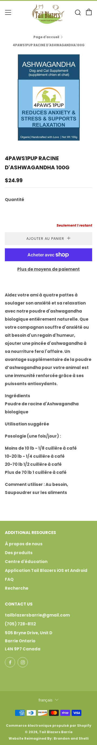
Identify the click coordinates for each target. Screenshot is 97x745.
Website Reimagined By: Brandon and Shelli (49, 738)
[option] (48, 97)
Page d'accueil (46, 37)
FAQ (9, 579)
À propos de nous (24, 544)
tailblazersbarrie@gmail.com (37, 615)
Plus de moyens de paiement (48, 269)
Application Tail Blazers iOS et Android (46, 570)
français (46, 700)
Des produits (19, 553)
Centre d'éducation (26, 561)
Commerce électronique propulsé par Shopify (48, 725)
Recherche (16, 588)
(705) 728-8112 (20, 624)
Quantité (14, 199)
